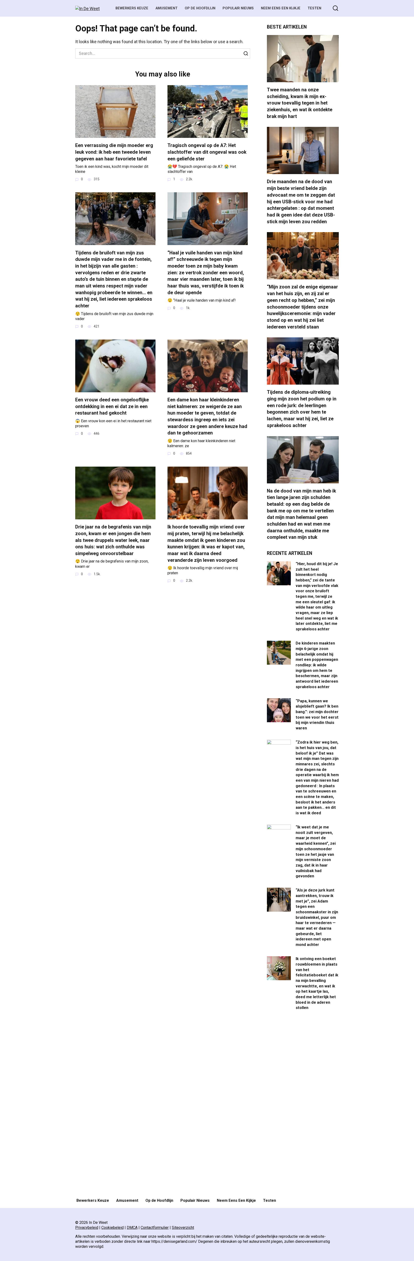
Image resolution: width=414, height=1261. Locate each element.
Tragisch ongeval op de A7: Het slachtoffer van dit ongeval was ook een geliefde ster (206, 152)
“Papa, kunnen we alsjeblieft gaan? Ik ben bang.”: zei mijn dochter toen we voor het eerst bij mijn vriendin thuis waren (317, 714)
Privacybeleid (86, 1227)
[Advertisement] (303, 1105)
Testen (314, 8)
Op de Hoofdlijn (200, 8)
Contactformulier (155, 1227)
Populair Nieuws (238, 8)
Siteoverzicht (183, 1227)
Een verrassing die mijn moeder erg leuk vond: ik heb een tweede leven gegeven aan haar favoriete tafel (114, 152)
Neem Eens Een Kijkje (280, 8)
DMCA (132, 1227)
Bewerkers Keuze (131, 8)
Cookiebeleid (112, 1227)
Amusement (166, 8)
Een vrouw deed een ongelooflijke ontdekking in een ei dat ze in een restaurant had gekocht (112, 406)
